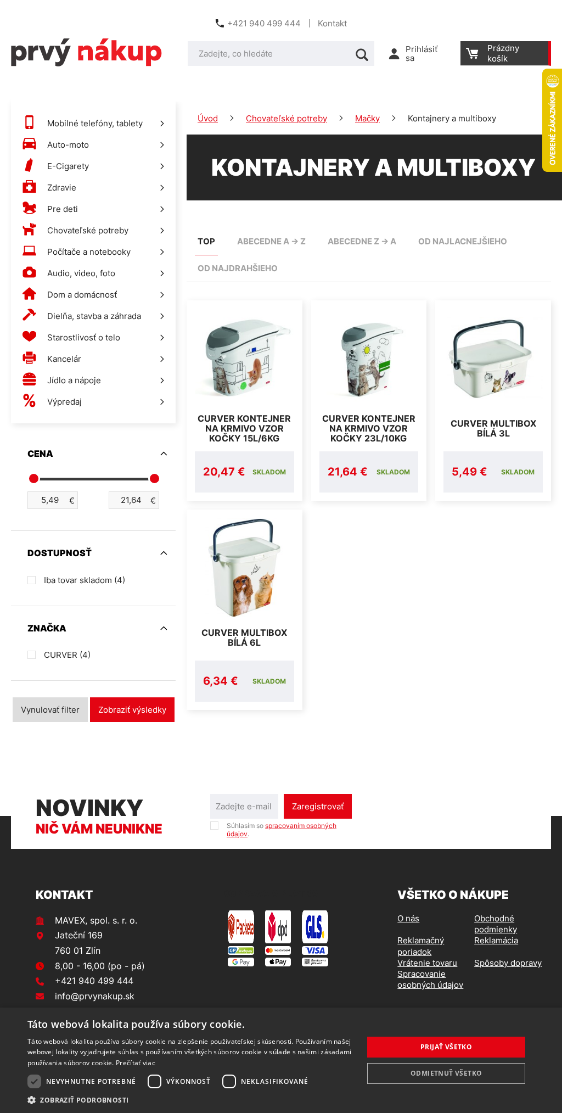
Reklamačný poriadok (420, 946)
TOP (206, 241)
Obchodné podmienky (495, 924)
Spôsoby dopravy (508, 963)
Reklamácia (496, 940)
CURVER (67, 655)
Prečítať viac (135, 1062)
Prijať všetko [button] (446, 1047)
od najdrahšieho (238, 268)
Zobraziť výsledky (132, 709)
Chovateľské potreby (286, 118)
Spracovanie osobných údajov (430, 979)
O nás (408, 918)
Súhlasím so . (281, 829)
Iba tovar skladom (84, 580)
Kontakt (332, 23)
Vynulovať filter (50, 709)
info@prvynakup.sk (94, 996)
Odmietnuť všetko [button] (446, 1073)
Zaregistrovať (318, 806)
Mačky (367, 118)
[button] (190, 1099)
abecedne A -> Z (271, 241)
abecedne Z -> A (362, 241)
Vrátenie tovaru (427, 963)
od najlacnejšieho (462, 241)
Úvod (208, 118)
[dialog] (281, 1060)
